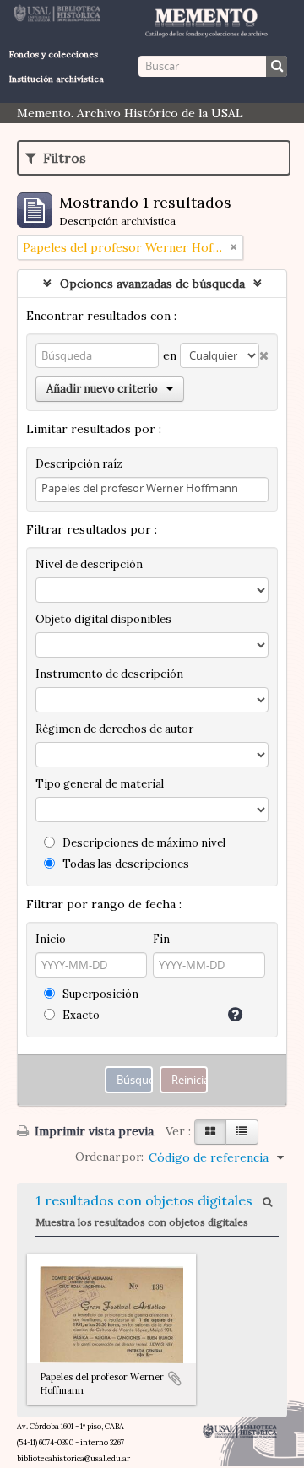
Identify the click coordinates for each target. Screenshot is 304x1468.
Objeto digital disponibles (103, 619)
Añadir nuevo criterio (102, 389)
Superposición (99, 994)
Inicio (50, 939)
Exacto (80, 1015)
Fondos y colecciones (53, 54)
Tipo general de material (99, 784)
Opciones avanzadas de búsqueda (152, 283)
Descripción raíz (78, 464)
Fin (161, 939)
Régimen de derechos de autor (114, 729)
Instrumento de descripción (109, 674)
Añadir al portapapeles (174, 1378)
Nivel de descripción (89, 564)
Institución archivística (56, 78)
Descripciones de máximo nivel (142, 843)
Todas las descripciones (124, 864)
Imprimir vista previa (92, 1131)
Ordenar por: (109, 1157)
